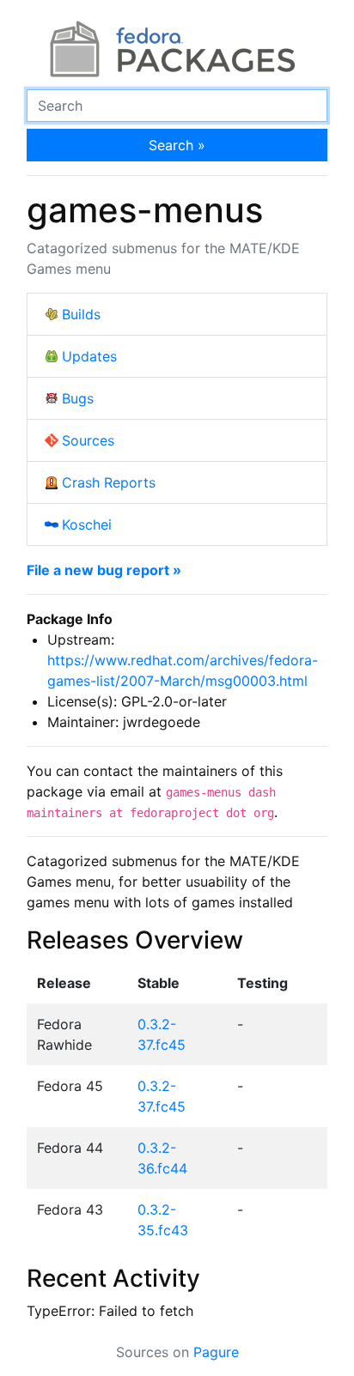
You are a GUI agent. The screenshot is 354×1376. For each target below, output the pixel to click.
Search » (177, 145)
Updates (89, 356)
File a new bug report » (104, 570)
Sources (88, 440)
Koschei (87, 524)
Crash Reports (109, 482)
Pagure (216, 1352)
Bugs (78, 398)
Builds (81, 314)
